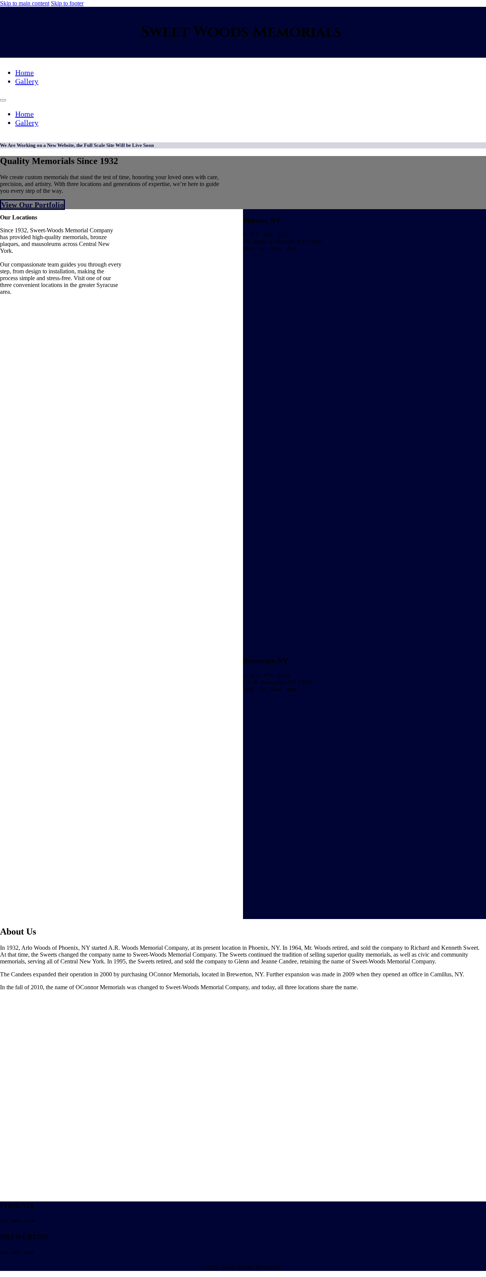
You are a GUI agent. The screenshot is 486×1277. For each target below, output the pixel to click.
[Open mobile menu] (3, 100)
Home (24, 72)
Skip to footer (67, 3)
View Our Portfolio (32, 204)
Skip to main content (24, 3)
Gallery (26, 81)
